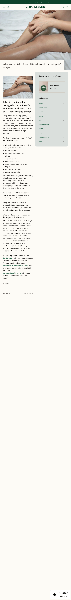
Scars (40, 133)
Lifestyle (41, 128)
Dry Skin (41, 112)
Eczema (41, 116)
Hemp (40, 120)
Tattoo (40, 141)
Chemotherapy (43, 107)
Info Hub (41, 103)
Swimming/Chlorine (44, 137)
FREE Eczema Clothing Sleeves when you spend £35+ (35, 2)
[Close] (67, 592)
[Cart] (67, 7)
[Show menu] (4, 7)
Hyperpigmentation (44, 124)
